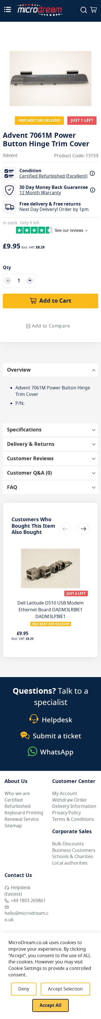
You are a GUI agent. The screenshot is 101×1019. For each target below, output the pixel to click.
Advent (10, 155)
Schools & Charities (72, 856)
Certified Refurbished (17, 803)
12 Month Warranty (40, 192)
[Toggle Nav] (7, 9)
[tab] (50, 369)
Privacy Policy (66, 812)
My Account (64, 793)
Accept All (50, 1005)
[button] (83, 529)
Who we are (17, 793)
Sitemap (13, 825)
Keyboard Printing (23, 812)
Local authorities (70, 863)
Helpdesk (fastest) (17, 891)
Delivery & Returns (30, 444)
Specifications (24, 429)
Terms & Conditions (73, 819)
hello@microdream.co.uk (26, 916)
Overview (19, 370)
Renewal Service (21, 819)
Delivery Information (74, 806)
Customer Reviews (30, 458)
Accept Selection (65, 989)
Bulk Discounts (68, 844)
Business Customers (73, 850)
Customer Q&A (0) (29, 473)
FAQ (12, 487)
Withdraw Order (69, 800)
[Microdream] (40, 10)
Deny (23, 989)
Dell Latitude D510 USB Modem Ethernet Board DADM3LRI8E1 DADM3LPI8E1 (50, 610)
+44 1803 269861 (28, 900)
